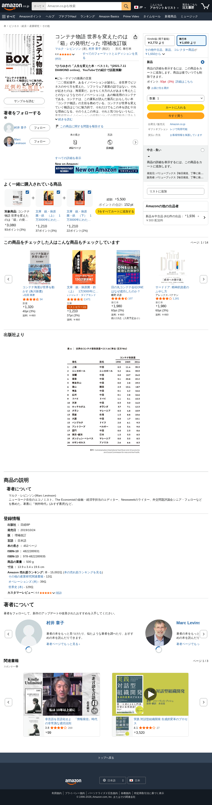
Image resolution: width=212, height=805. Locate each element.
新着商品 (170, 16)
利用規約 (57, 793)
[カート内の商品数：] (205, 6)
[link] (15, 229)
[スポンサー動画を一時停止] (94, 703)
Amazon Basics (109, 16)
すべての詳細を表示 (68, 158)
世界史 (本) (15, 587)
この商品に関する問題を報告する (82, 126)
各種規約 (126, 793)
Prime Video (131, 16)
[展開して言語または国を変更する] (145, 7)
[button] (8, 16)
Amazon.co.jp (177, 124)
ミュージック (189, 16)
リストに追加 (158, 191)
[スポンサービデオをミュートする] (94, 711)
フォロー (40, 127)
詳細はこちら (184, 81)
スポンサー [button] (9, 666)
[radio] (160, 40)
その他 (46, 26)
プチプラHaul (67, 16)
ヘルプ (50, 16)
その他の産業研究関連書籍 (25, 576)
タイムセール (152, 16)
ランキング (87, 16)
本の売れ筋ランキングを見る (83, 572)
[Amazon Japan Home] (73, 782)
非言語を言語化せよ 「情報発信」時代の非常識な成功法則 (71, 721)
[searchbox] (84, 6)
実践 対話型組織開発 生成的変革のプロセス (161, 721)
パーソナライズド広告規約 (103, 793)
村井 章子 (95, 48)
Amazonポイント (30, 16)
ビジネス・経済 (17, 26)
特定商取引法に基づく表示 (149, 793)
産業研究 (34, 26)
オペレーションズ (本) (22, 581)
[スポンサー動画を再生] (150, 694)
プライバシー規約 (75, 793)
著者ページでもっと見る (62, 644)
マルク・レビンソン (68, 48)
